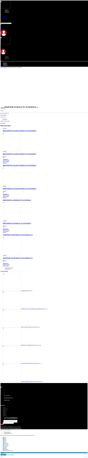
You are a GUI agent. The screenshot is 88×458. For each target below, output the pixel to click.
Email (1, 421)
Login (37, 107)
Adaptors (4, 67)
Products (7, 10)
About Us (7, 11)
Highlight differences (8, 433)
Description (5, 119)
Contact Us (7, 12)
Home (1, 67)
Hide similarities (7, 432)
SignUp (2, 424)
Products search (3, 22)
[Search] (0, 24)
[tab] (45, 119)
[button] (14, 14)
